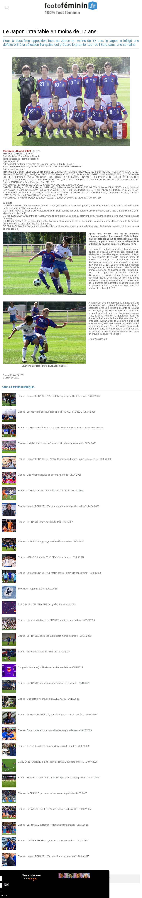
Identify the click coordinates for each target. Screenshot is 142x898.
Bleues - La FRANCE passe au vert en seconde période (46, 793)
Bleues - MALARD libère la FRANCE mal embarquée (44, 557)
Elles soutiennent (31, 875)
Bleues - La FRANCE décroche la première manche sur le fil (48, 636)
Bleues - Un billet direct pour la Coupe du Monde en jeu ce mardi (50, 443)
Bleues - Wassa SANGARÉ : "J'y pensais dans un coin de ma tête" (51, 714)
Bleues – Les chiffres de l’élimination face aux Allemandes (47, 746)
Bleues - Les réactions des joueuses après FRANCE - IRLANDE (50, 412)
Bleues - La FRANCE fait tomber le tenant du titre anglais (46, 825)
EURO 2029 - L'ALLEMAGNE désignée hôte (40, 604)
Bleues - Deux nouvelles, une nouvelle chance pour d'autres (48, 730)
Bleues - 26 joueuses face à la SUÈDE (37, 651)
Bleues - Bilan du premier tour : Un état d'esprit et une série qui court (52, 777)
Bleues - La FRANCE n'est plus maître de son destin (44, 490)
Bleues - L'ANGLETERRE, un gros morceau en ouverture (46, 840)
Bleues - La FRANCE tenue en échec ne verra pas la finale (47, 683)
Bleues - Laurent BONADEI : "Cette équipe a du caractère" (47, 856)
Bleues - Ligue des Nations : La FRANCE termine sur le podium (50, 620)
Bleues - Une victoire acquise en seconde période (43, 475)
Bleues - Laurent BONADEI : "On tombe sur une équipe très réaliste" (52, 506)
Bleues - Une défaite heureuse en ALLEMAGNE (42, 699)
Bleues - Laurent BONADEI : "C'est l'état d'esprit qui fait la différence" (52, 396)
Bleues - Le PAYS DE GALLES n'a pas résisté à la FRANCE (47, 809)
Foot (29, 879)
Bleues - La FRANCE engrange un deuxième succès (44, 541)
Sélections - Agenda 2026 (31, 588)
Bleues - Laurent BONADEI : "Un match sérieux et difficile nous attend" (53, 573)
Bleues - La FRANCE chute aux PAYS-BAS (39, 522)
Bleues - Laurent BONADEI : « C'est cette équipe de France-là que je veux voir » (58, 459)
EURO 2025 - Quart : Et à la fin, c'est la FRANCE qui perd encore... (51, 762)
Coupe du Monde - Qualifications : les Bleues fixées (44, 667)
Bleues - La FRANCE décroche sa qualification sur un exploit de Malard (54, 427)
